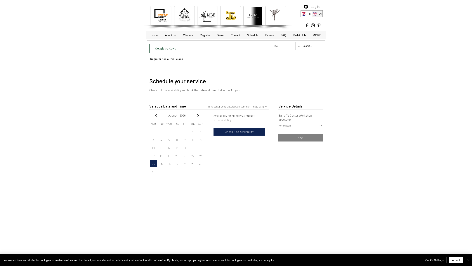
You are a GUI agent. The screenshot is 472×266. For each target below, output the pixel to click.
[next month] (198, 115)
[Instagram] (312, 25)
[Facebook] (306, 25)
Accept (456, 260)
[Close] (467, 260)
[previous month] (156, 115)
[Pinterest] (319, 25)
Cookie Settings (434, 260)
